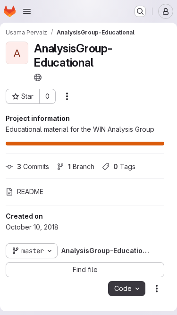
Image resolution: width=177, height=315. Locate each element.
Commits (33, 166)
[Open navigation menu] (26, 11)
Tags (124, 166)
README (30, 191)
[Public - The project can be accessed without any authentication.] (38, 77)
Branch (81, 166)
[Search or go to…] (140, 11)
